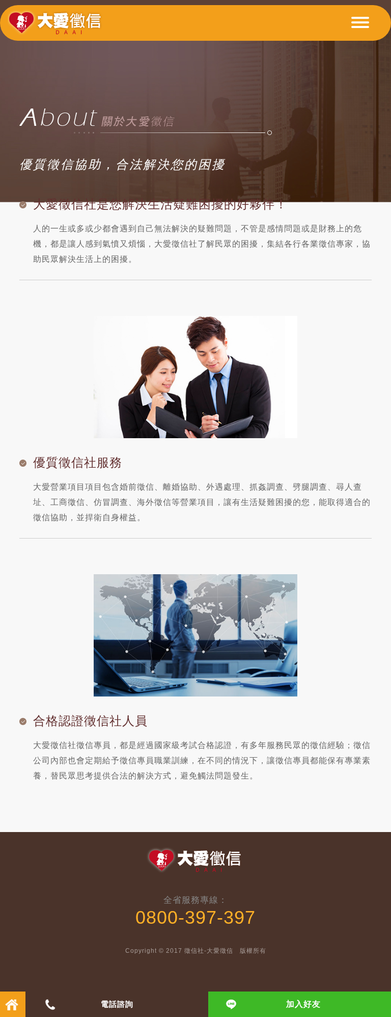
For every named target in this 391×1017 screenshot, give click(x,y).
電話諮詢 (117, 1004)
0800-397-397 (195, 917)
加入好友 (303, 1004)
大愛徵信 (57, 27)
